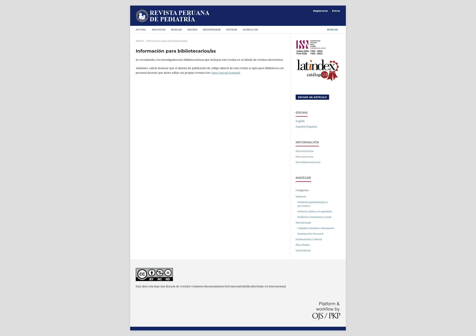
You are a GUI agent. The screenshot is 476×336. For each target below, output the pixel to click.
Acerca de (250, 29)
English (300, 121)
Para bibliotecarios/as (308, 162)
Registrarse (212, 29)
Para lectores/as (305, 151)
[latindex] (318, 81)
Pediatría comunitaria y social (314, 217)
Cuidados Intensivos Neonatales (316, 228)
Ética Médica (303, 244)
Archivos (158, 29)
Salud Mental (303, 250)
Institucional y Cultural (309, 239)
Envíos (192, 29)
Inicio (140, 40)
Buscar (176, 29)
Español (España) (306, 126)
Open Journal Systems (225, 72)
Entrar (231, 29)
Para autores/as (304, 156)
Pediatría (301, 196)
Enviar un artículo (312, 97)
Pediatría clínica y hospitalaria (315, 211)
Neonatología (303, 222)
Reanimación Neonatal (310, 233)
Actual (141, 29)
